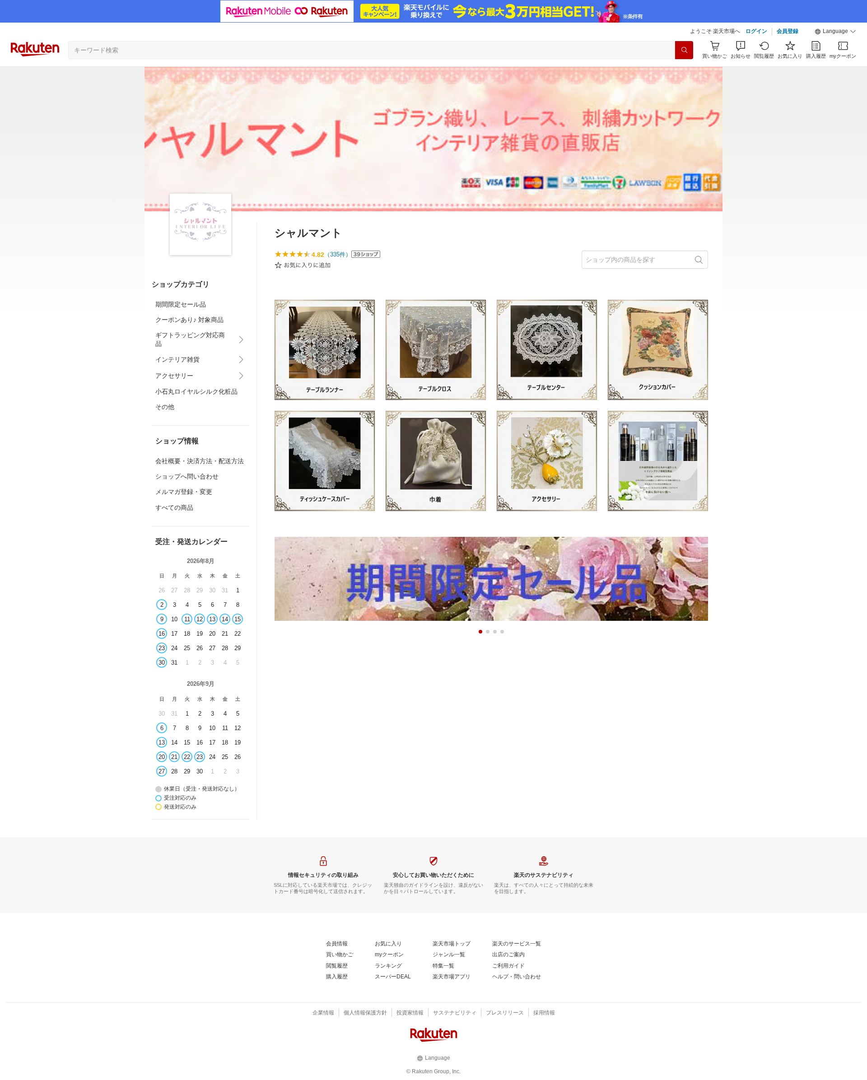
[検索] (684, 50)
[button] (835, 31)
